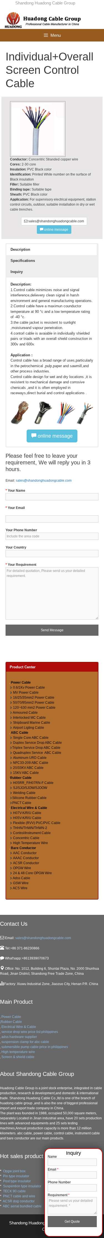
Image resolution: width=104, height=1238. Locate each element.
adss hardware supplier (19, 1037)
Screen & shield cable (17, 1057)
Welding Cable (24, 793)
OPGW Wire (22, 868)
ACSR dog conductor (19, 1201)
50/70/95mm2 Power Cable (33, 703)
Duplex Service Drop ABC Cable (37, 743)
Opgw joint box (14, 1171)
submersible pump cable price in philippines (34, 1047)
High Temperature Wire (30, 843)
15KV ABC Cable (26, 773)
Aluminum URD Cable (30, 758)
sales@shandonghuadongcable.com (55, 221)
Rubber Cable (21, 778)
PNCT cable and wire (19, 1196)
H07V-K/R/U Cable (27, 813)
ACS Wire (20, 888)
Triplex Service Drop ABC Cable (36, 748)
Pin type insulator (16, 1176)
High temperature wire (18, 1052)
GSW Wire (21, 883)
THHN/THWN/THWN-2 (30, 828)
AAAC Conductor (26, 858)
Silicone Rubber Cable (29, 798)
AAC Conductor (25, 853)
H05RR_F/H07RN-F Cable (33, 783)
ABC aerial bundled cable (22, 1206)
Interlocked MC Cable (29, 718)
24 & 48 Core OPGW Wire (32, 873)
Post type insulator (17, 1181)
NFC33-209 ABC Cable (30, 763)
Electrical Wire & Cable (29, 808)
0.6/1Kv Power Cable (29, 687)
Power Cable (11, 1017)
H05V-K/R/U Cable (27, 818)
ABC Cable (19, 733)
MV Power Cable (26, 692)
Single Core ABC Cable (31, 738)
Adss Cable (21, 878)
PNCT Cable (21, 803)
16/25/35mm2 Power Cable (33, 698)
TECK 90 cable (14, 1191)
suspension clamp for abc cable (25, 1042)
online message (55, 229)
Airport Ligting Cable (28, 728)
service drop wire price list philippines (29, 1032)
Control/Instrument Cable (32, 833)
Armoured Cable (25, 713)
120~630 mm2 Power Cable (34, 708)
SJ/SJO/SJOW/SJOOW (30, 788)
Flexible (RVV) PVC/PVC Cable (36, 823)
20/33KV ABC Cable (28, 768)
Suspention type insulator (22, 1186)
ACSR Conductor (26, 863)
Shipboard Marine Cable (31, 723)
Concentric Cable (26, 838)
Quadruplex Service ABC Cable (37, 753)
